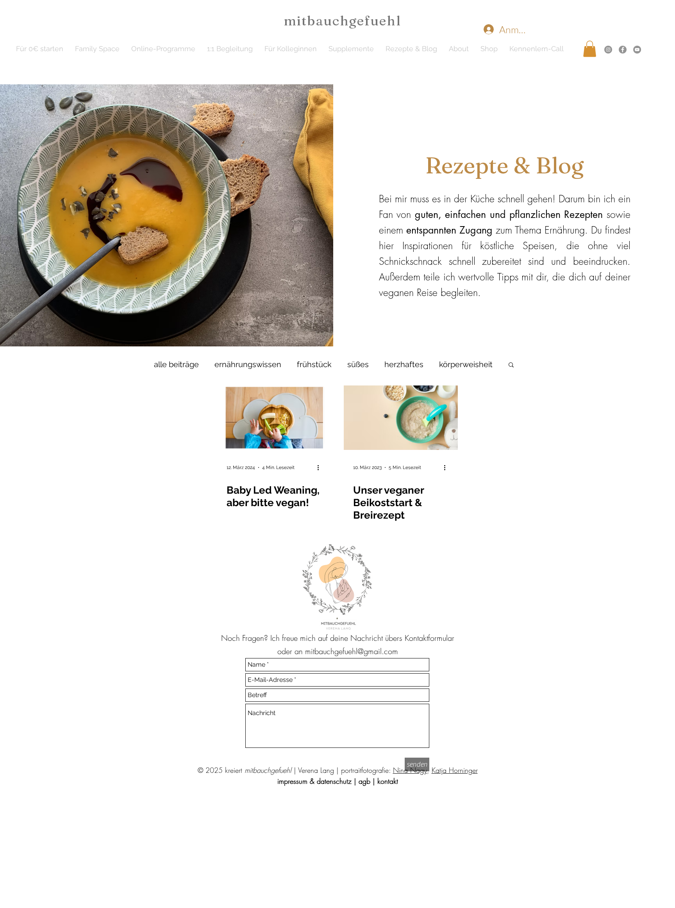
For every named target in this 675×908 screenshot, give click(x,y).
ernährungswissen (247, 364)
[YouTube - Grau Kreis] (637, 50)
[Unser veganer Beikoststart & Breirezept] (401, 417)
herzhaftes (403, 364)
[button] (163, 49)
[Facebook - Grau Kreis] (623, 50)
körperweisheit (466, 364)
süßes (358, 364)
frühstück (314, 364)
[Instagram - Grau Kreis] (608, 50)
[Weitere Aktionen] (320, 467)
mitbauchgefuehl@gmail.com (351, 651)
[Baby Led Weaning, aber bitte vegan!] (274, 417)
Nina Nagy (410, 770)
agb (364, 781)
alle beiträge (176, 364)
